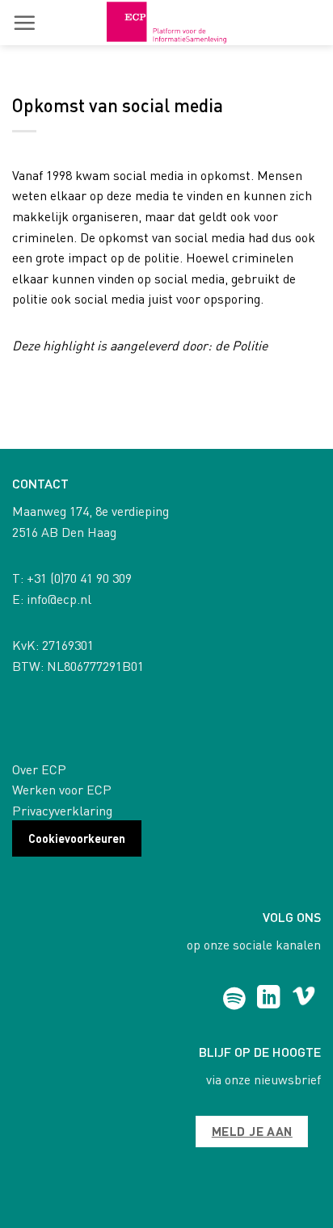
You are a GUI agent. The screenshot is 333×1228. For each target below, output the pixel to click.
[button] (24, 22)
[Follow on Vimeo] (303, 999)
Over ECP (39, 769)
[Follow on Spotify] (234, 999)
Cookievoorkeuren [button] (76, 838)
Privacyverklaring (62, 810)
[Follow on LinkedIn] (268, 999)
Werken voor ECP (62, 789)
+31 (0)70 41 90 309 (79, 577)
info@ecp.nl (59, 598)
